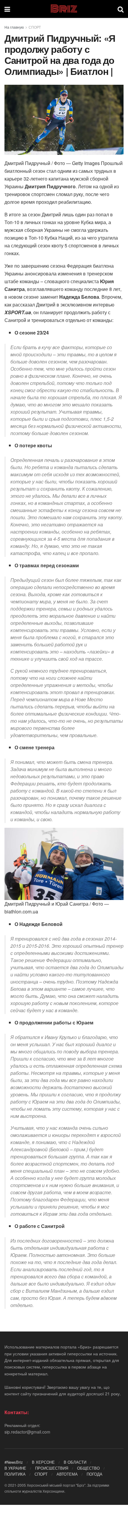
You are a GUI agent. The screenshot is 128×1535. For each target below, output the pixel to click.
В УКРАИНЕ (15, 1468)
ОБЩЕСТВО (88, 1468)
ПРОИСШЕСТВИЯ (51, 1468)
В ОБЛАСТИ (75, 1462)
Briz (63, 9)
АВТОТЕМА (67, 1474)
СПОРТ (35, 27)
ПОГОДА (94, 1474)
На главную (14, 27)
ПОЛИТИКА (15, 1474)
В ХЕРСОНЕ (43, 1462)
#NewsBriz (13, 1462)
